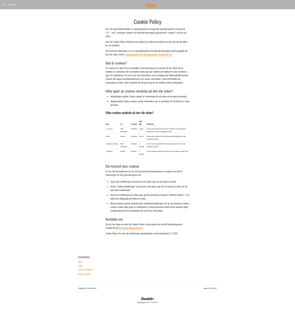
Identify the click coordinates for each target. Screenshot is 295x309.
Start (80, 262)
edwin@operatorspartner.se (131, 227)
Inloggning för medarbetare (87, 288)
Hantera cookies (84, 274)
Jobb (80, 266)
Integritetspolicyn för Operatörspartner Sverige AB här (148, 54)
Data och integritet (85, 269)
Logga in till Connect (210, 288)
